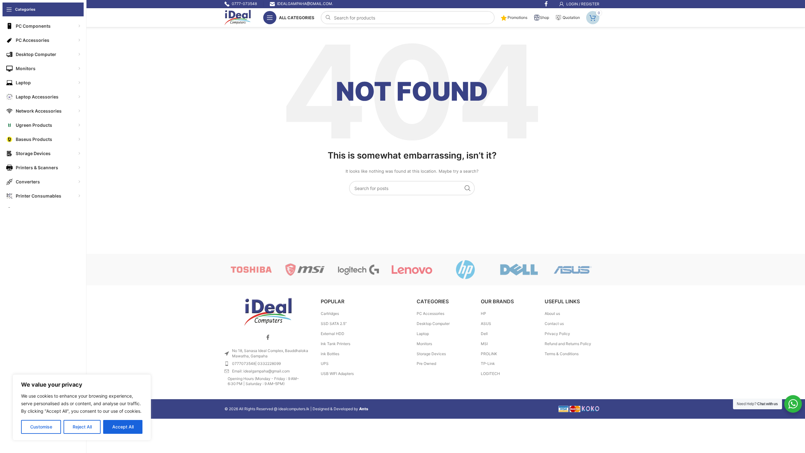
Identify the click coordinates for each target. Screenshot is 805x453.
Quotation (571, 17)
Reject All (82, 426)
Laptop (423, 333)
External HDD (332, 333)
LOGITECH (490, 373)
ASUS (486, 323)
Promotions (517, 17)
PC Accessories (430, 313)
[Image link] (267, 311)
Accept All (123, 426)
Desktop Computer (433, 323)
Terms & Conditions (562, 353)
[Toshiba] (251, 269)
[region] (82, 407)
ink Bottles (330, 353)
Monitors (424, 343)
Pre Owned (426, 363)
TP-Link (488, 363)
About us (552, 313)
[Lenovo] (412, 269)
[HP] (465, 269)
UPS (325, 363)
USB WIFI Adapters (337, 373)
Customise (41, 426)
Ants (363, 408)
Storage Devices (431, 353)
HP (483, 313)
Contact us (554, 323)
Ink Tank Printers (335, 343)
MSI (484, 343)
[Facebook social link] (268, 337)
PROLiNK (489, 353)
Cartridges (330, 313)
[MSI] (304, 269)
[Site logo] (238, 17)
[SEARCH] (467, 188)
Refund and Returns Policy (568, 343)
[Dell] (519, 269)
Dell (484, 333)
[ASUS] (572, 269)
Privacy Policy (557, 333)
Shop (544, 17)
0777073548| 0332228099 (256, 363)
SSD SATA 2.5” (334, 323)
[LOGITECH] (358, 269)
